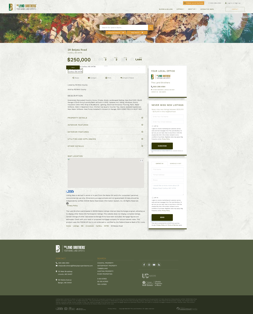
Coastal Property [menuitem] (105, 263)
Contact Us (154, 91)
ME (82, 226)
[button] (150, 27)
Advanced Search (114, 32)
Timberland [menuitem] (102, 268)
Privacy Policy (72, 206)
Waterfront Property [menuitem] (107, 266)
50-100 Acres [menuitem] (102, 281)
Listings (76, 226)
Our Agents (162, 91)
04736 (106, 226)
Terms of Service (173, 225)
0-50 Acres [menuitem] (102, 279)
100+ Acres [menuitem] (102, 284)
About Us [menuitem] (191, 9)
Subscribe (162, 146)
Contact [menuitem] (235, 9)
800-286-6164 (215, 3)
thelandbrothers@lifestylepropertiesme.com (75, 266)
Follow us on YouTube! (194, 3)
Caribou (99, 226)
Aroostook (90, 226)
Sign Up (237, 3)
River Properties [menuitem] (104, 274)
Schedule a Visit (175, 163)
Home (68, 226)
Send (162, 217)
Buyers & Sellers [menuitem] (165, 9)
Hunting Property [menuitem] (105, 271)
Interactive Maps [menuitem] (207, 9)
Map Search (135, 32)
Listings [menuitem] (180, 9)
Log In (230, 3)
